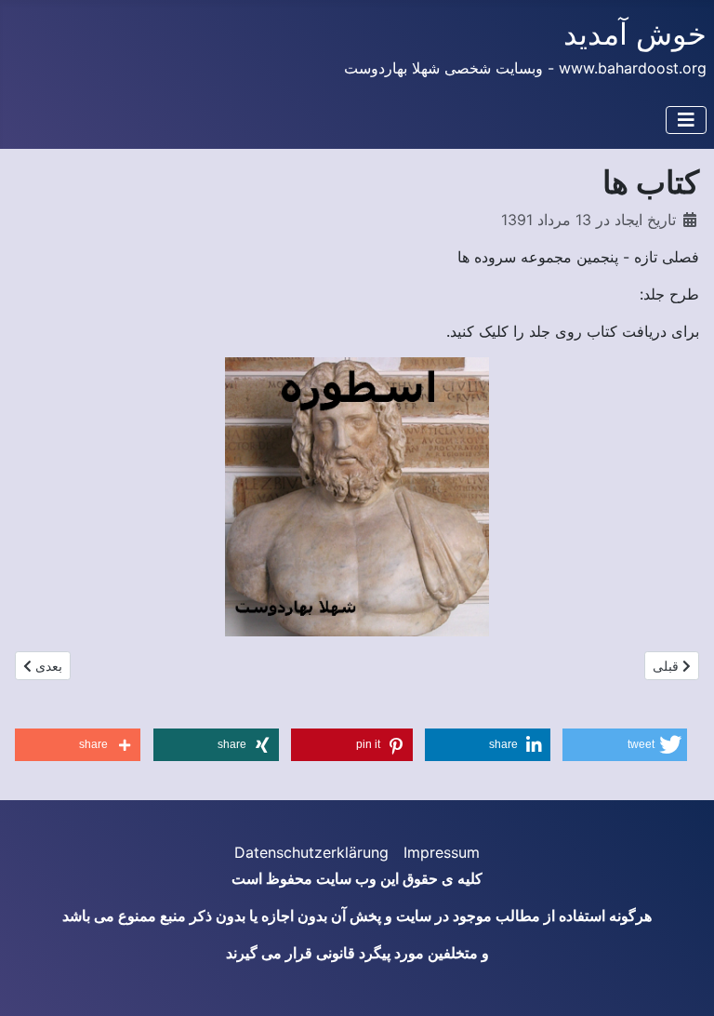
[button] (624, 745)
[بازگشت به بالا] (32, 981)
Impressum (441, 852)
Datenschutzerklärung (311, 852)
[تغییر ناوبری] (686, 120)
